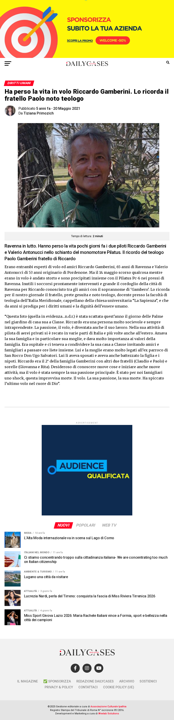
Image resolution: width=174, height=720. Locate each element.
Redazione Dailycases (95, 681)
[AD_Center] (87, 57)
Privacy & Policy (59, 687)
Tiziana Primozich (39, 113)
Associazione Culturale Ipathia (108, 706)
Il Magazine (27, 681)
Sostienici (148, 681)
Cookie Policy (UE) (118, 687)
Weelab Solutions (108, 713)
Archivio (126, 681)
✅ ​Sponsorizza (57, 681)
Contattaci (88, 687)
